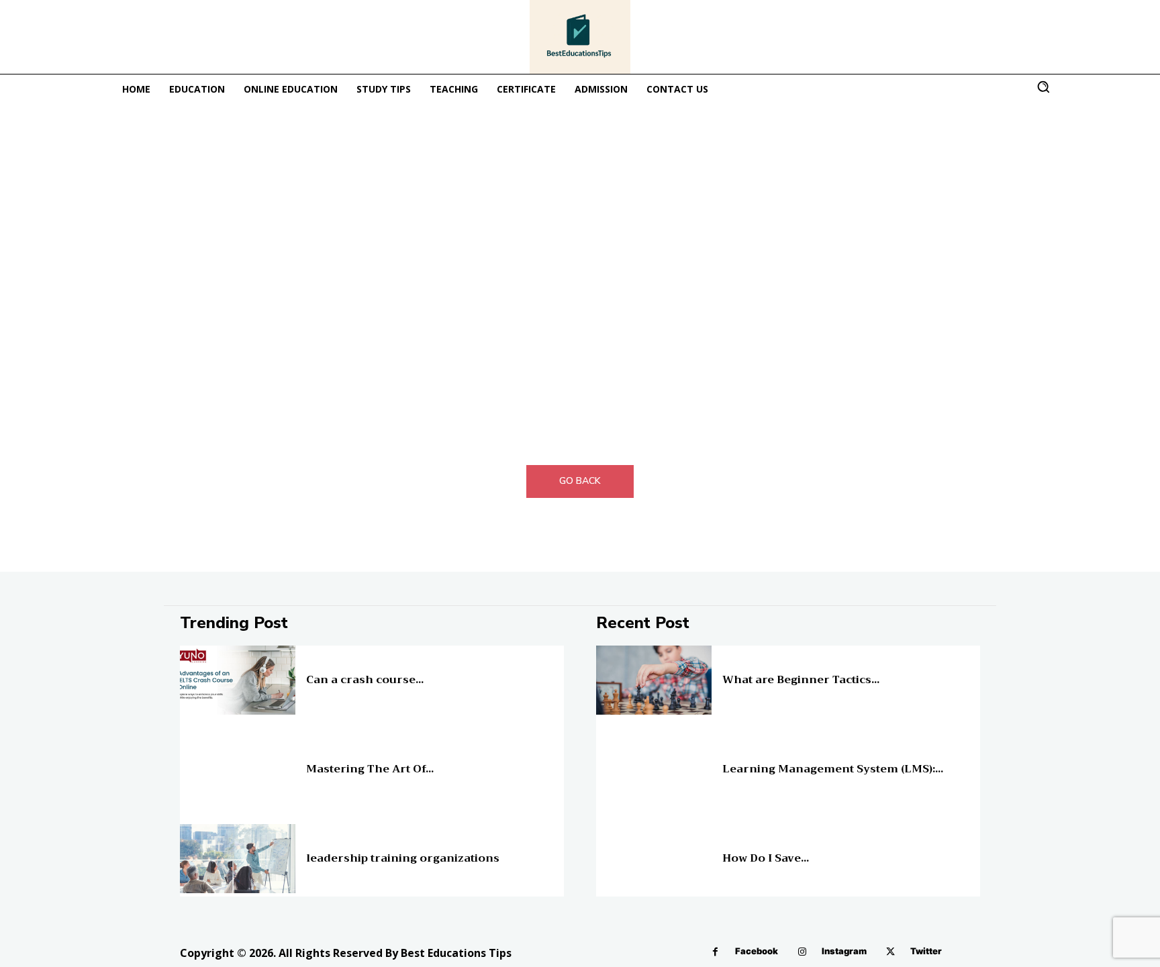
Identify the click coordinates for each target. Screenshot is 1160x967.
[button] (1043, 86)
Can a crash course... (365, 679)
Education (323, 669)
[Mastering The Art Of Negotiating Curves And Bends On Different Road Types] (237, 769)
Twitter (926, 951)
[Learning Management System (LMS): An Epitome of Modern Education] (654, 769)
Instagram (844, 951)
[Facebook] (715, 952)
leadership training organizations (402, 858)
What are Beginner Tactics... (800, 679)
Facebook (756, 951)
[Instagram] (802, 952)
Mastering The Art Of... (370, 769)
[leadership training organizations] (237, 858)
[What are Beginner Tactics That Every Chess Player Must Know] (654, 680)
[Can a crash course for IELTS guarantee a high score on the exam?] (237, 680)
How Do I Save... (765, 858)
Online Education (751, 669)
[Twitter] (890, 952)
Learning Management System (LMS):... (832, 769)
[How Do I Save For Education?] (654, 858)
